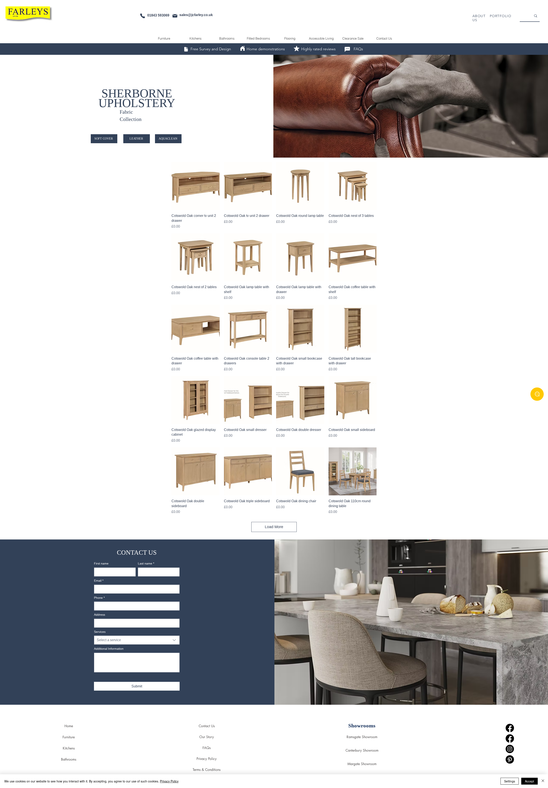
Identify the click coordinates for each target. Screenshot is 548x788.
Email (98, 580)
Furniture (69, 737)
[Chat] (347, 49)
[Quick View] (195, 186)
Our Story (206, 737)
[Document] (186, 49)
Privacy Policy (207, 759)
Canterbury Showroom (362, 750)
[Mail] (175, 16)
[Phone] (142, 16)
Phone (99, 597)
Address (99, 614)
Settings (509, 781)
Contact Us (207, 726)
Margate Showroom (362, 764)
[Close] (542, 781)
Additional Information (109, 648)
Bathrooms (68, 759)
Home (68, 726)
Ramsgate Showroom (362, 737)
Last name (146, 563)
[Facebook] (510, 728)
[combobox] (137, 640)
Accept (529, 781)
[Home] (242, 48)
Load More (274, 527)
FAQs (207, 748)
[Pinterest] (510, 759)
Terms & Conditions (207, 769)
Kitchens (69, 748)
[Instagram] (510, 749)
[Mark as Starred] (296, 48)
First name (101, 563)
